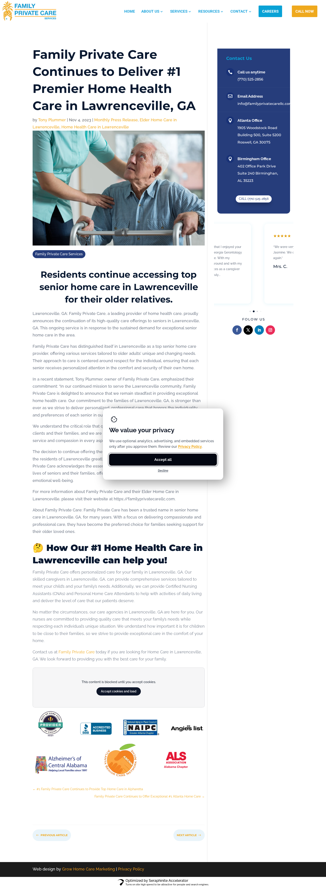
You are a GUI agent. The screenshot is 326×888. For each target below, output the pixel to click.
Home (129, 11)
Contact (239, 11)
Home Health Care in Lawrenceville (95, 127)
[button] (250, 311)
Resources (209, 11)
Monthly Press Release (116, 120)
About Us (150, 11)
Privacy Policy (131, 869)
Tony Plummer (52, 120)
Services (178, 11)
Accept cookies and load (118, 691)
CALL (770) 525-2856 (254, 198)
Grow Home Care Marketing (88, 869)
